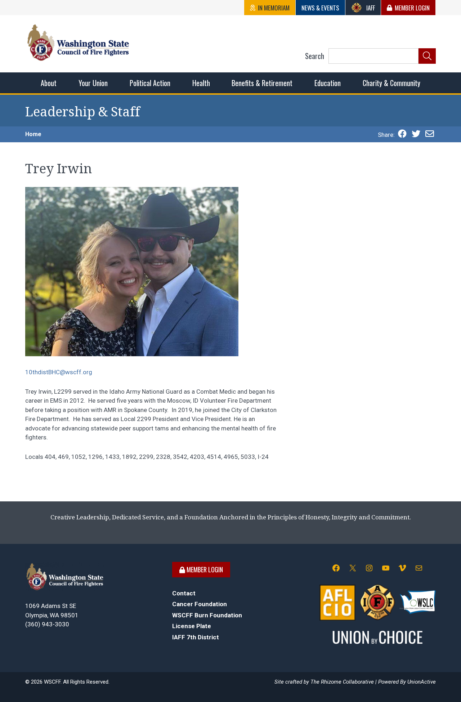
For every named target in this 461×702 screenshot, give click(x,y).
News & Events (320, 7)
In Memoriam (274, 7)
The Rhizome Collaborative (342, 682)
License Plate (191, 626)
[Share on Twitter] (416, 134)
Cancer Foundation (199, 604)
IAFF (370, 7)
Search (314, 55)
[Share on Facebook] (402, 134)
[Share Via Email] (430, 134)
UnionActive (421, 682)
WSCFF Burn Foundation (207, 615)
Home (33, 134)
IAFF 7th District (195, 637)
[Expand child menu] (48, 82)
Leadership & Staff (82, 112)
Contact (184, 593)
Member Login (412, 7)
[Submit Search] (427, 56)
